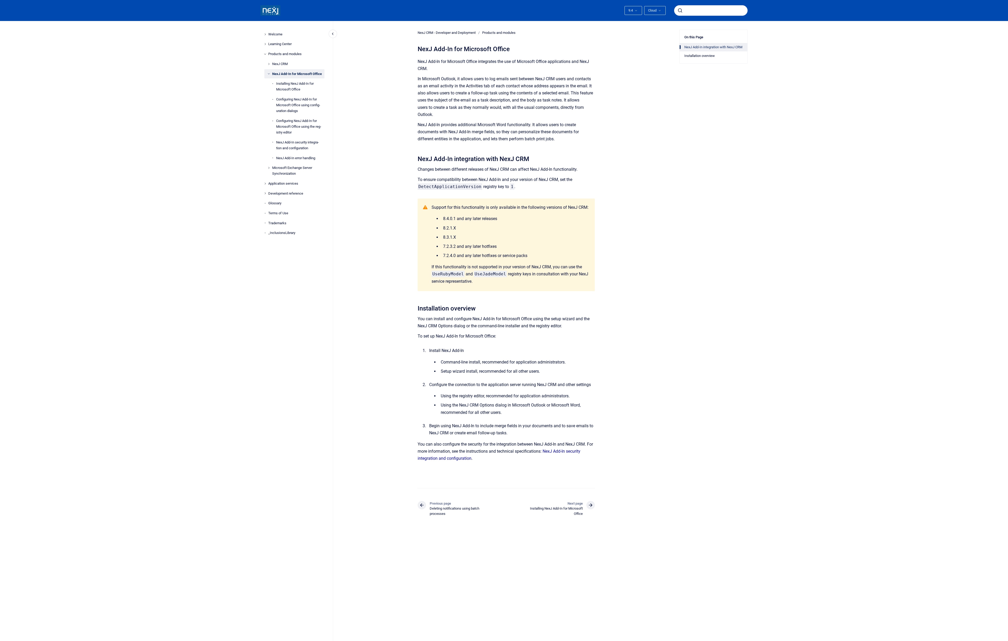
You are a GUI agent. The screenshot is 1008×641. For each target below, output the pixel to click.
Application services (283, 183)
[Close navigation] (333, 34)
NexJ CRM (280, 64)
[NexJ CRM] (269, 64)
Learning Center (280, 44)
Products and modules (285, 54)
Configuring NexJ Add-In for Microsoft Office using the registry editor (298, 126)
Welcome (275, 34)
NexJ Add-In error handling (295, 158)
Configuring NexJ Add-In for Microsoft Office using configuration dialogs (298, 105)
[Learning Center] (265, 44)
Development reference (285, 193)
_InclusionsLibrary (281, 233)
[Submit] (680, 10)
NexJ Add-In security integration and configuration (297, 145)
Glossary (274, 203)
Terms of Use (278, 213)
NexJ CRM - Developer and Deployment (447, 33)
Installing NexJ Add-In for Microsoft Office (295, 86)
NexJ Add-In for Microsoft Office (297, 74)
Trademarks (277, 223)
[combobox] (710, 10)
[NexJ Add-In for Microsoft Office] (269, 74)
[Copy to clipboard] (415, 158)
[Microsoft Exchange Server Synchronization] (269, 168)
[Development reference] (265, 193)
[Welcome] (265, 34)
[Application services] (265, 183)
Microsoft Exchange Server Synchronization (292, 170)
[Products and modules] (265, 54)
